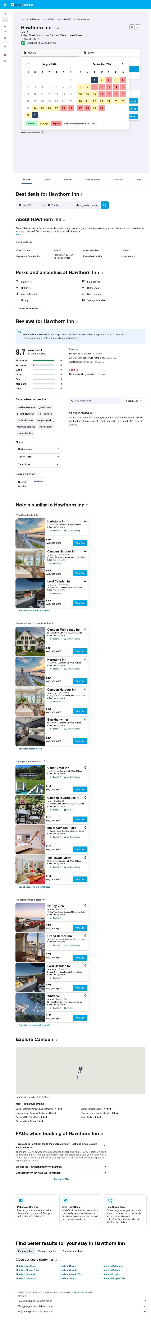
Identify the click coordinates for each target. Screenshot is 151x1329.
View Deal (80, 543)
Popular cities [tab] (25, 1251)
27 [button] (56, 108)
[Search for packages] (5, 32)
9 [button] (28, 94)
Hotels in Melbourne (113, 1265)
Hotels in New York (25, 1274)
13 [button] (56, 94)
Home (23, 19)
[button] (5, 4)
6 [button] (56, 87)
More (18, 234)
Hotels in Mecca (68, 1265)
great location (45, 407)
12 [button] (49, 94)
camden (48, 413)
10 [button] (35, 94)
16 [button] (28, 101)
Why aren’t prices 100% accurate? (35, 1311)
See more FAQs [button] (61, 1178)
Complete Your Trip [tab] (72, 1251)
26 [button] (49, 108)
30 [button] (28, 115)
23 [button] (28, 108)
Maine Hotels (63, 19)
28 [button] (63, 108)
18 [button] (42, 101)
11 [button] (42, 94)
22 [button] (70, 101)
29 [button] (70, 108)
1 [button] (70, 80)
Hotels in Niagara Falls (114, 1278)
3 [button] (35, 87)
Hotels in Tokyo (67, 1278)
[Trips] (5, 47)
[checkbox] (30, 483)
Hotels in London (111, 1274)
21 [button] (63, 101)
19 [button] (49, 101)
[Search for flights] (5, 13)
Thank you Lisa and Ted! (85, 353)
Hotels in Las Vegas (26, 1265)
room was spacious (26, 426)
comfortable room (25, 420)
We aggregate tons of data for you (35, 1306)
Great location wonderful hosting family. (92, 357)
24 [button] (35, 108)
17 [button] (35, 101)
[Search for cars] (5, 26)
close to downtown (25, 413)
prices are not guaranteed (81, 1292)
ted (39, 413)
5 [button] (49, 87)
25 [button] (42, 108)
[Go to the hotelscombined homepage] (22, 4)
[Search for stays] (5, 20)
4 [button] (42, 87)
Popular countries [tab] (47, 1251)
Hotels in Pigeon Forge (28, 1270)
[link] (34, 610)
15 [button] (70, 94)
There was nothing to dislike (87, 374)
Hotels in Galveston (26, 1278)
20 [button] (56, 101)
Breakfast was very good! (86, 361)
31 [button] (35, 115)
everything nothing (45, 420)
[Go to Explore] (5, 38)
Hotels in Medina (111, 1270)
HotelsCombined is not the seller (35, 1301)
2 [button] (28, 87)
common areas (45, 426)
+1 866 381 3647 (30, 38)
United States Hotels (37, 19)
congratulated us (25, 433)
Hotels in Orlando (68, 1270)
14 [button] (63, 94)
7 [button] (63, 87)
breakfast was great (26, 407)
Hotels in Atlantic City (71, 1274)
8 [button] (70, 87)
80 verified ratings (47, 43)
